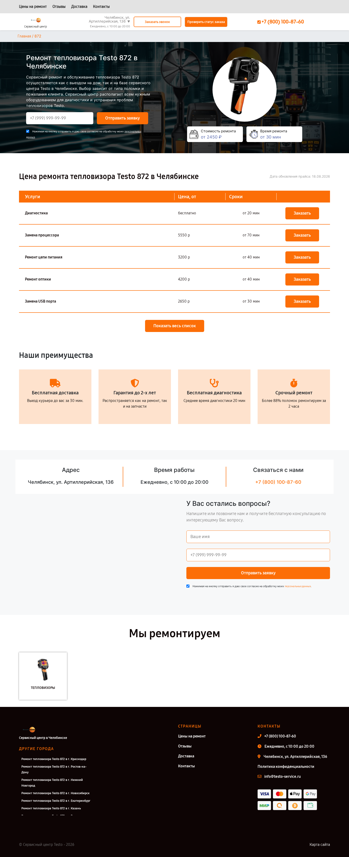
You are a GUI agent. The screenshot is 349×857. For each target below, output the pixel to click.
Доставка (79, 6)
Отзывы (59, 6)
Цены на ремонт (33, 6)
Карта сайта (320, 844)
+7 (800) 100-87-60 (278, 482)
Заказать (302, 213)
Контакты (101, 6)
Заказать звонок (157, 22)
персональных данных (298, 586)
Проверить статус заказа (206, 22)
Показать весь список (174, 325)
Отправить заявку (122, 118)
